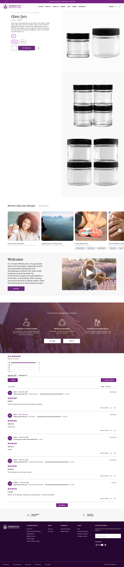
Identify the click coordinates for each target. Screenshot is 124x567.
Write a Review (110, 380)
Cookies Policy (28, 564)
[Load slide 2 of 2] (6, 1)
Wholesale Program (65, 529)
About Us (71, 341)
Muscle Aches (91, 248)
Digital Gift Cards (31, 536)
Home (12, 12)
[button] (48, 6)
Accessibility (47, 564)
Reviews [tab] (12, 376)
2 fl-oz (24, 42)
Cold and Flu (113, 248)
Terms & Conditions (17, 564)
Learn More (16, 288)
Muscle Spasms (101, 248)
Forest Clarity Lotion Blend (16, 243)
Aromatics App (30, 538)
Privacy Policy (6, 564)
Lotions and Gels (80, 248)
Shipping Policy (30, 534)
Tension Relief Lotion (81, 243)
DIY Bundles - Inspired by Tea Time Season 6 (24, 12)
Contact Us (29, 529)
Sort (102, 386)
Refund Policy (38, 564)
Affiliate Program (65, 531)
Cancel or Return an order (33, 541)
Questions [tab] (23, 376)
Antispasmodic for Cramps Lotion (51, 243)
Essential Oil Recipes (82, 531)
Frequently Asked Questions (34, 531)
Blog (78, 529)
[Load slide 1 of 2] (5, 1)
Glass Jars (37, 12)
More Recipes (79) (44, 205)
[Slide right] (119, 230)
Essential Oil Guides (82, 534)
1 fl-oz (14, 42)
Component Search (82, 536)
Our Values (52, 341)
